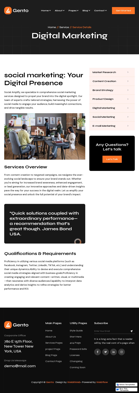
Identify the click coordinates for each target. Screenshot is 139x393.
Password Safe (78, 349)
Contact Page (53, 361)
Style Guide (76, 330)
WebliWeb (73, 382)
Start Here (75, 336)
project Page (52, 349)
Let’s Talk (112, 159)
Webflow (102, 382)
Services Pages (53, 342)
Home (52, 27)
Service (64, 27)
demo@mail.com (20, 366)
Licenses (75, 355)
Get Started (123, 10)
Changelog (76, 361)
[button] (46, 10)
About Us (50, 336)
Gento (50, 382)
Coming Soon (77, 367)
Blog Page (51, 355)
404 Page (75, 342)
